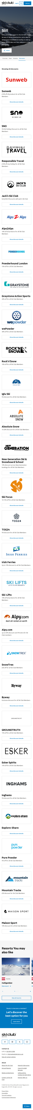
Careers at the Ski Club (7, 1078)
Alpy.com (7, 629)
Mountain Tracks (11, 890)
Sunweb (6, 91)
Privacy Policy (5, 1091)
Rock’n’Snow (9, 361)
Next (30, 991)
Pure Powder (9, 857)
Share (8, 50)
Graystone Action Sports (16, 296)
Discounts (22, 58)
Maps (10, 58)
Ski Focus (7, 496)
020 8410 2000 (10, 1051)
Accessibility (5, 1093)
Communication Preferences (9, 1097)
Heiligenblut (7, 983)
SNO (4, 126)
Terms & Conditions (6, 1095)
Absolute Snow (10, 426)
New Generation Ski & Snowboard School (14, 461)
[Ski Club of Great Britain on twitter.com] (20, 1042)
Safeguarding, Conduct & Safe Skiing (24, 1074)
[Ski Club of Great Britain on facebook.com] (5, 1042)
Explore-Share (10, 827)
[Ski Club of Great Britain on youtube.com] (27, 1042)
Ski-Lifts (7, 594)
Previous (3, 991)
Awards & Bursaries (23, 1065)
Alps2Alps (7, 228)
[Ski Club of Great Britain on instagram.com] (12, 1042)
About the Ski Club (7, 1065)
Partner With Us (22, 1077)
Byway (6, 697)
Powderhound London (15, 263)
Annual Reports (6, 1068)
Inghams (7, 795)
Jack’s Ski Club (10, 195)
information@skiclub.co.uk (15, 1054)
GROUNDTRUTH (11, 729)
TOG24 (6, 529)
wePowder (8, 328)
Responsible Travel (13, 160)
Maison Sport (9, 922)
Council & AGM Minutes (22, 1069)
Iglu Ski (6, 393)
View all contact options (9, 1057)
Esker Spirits (9, 762)
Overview (4, 58)
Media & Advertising (8, 1073)
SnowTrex (7, 664)
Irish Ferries (8, 562)
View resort (5, 986)
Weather (15, 58)
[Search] (21, 3)
